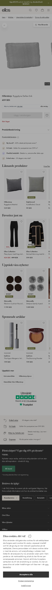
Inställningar (26, 585)
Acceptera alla (26, 574)
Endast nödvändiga (26, 581)
